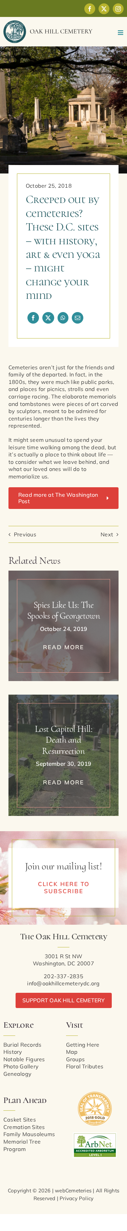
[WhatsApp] (63, 317)
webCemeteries (73, 1190)
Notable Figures (24, 1059)
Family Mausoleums (29, 1134)
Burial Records (22, 1044)
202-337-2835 (63, 976)
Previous (25, 534)
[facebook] (89, 8)
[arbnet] (95, 1135)
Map (72, 1051)
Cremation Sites (24, 1127)
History (12, 1051)
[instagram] (118, 8)
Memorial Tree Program (22, 1145)
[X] (48, 317)
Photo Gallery (21, 1066)
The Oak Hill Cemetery (63, 936)
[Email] (77, 317)
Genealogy (17, 1073)
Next (107, 534)
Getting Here (83, 1044)
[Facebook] (33, 317)
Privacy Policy (76, 1198)
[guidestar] (95, 1094)
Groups (75, 1059)
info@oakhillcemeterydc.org (63, 983)
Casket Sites (19, 1119)
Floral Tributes (85, 1066)
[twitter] (104, 8)
